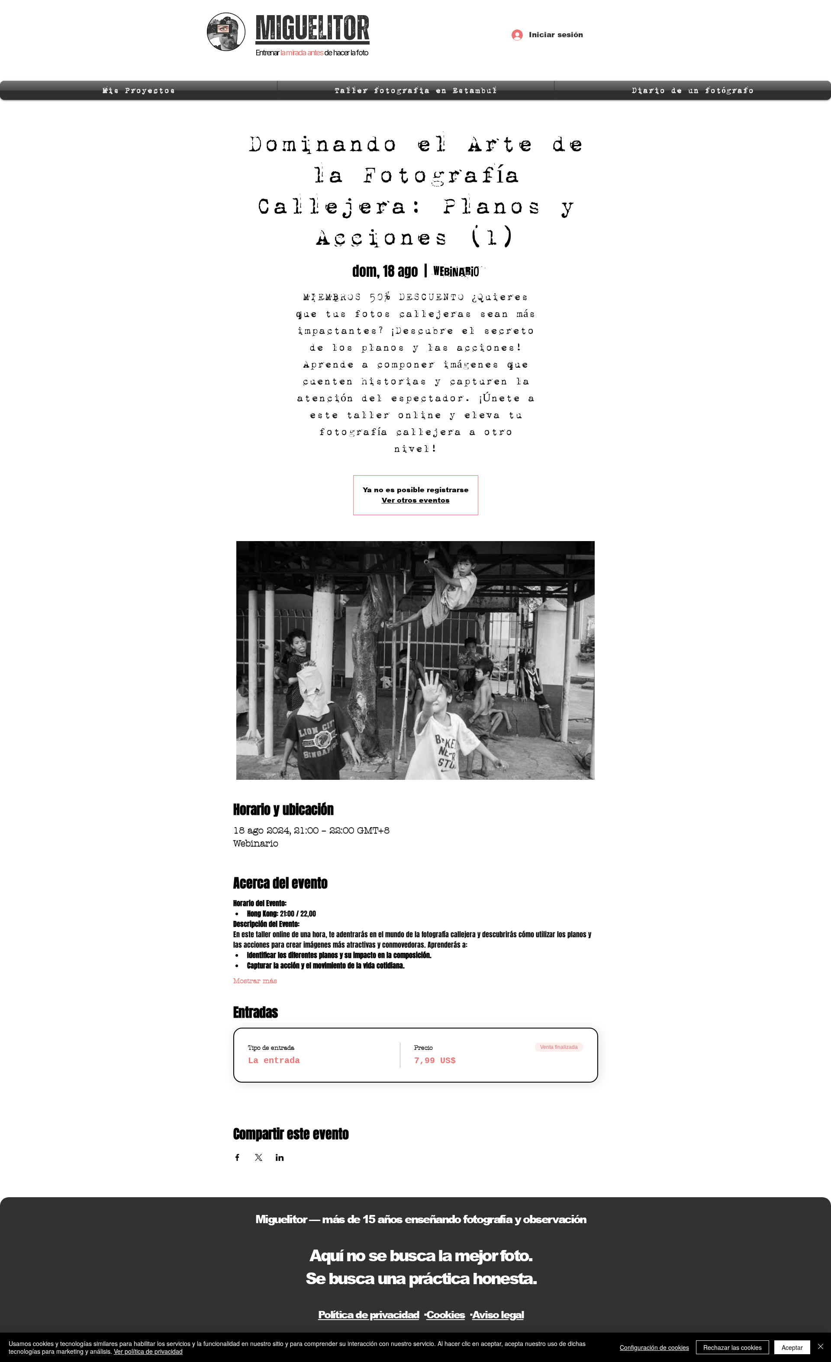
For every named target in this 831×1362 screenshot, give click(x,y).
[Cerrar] (820, 1347)
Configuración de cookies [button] (654, 1347)
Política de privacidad (368, 1314)
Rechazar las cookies (732, 1347)
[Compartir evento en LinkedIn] (280, 1157)
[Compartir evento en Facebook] (237, 1157)
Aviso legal (498, 1314)
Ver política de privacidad (148, 1351)
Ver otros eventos (416, 500)
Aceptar (792, 1347)
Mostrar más (255, 981)
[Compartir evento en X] (258, 1157)
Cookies (445, 1314)
